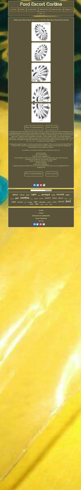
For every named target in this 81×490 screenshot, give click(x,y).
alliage (22, 195)
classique (30, 202)
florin (61, 198)
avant (48, 198)
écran (31, 204)
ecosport (36, 198)
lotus (54, 198)
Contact (41, 213)
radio (36, 202)
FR (42, 221)
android (49, 202)
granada (12, 198)
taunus (51, 204)
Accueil (41, 210)
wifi (25, 202)
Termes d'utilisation (41, 218)
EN (40, 221)
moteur (41, 198)
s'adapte (41, 204)
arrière (55, 202)
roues (13, 202)
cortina (24, 197)
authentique (42, 202)
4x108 (53, 195)
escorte (60, 194)
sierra (15, 194)
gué (17, 198)
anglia (46, 204)
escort (61, 201)
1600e (37, 204)
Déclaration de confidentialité (41, 215)
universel (20, 202)
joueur (66, 198)
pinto (68, 195)
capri (33, 194)
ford (68, 201)
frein (27, 195)
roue (39, 195)
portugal (46, 194)
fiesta (32, 198)
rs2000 (70, 198)
